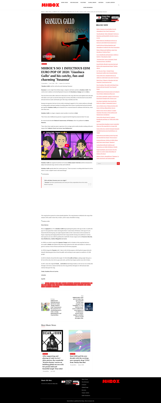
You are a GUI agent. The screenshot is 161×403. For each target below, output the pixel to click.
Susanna (88, 285)
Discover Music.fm (52, 383)
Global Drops (92, 2)
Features (83, 2)
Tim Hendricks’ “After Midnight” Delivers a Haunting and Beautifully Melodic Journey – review (108, 36)
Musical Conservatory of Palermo (70, 285)
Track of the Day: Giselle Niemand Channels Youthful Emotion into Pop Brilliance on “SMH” (108, 131)
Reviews (101, 2)
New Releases (74, 2)
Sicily (85, 285)
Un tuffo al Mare (55, 286)
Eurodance (64, 283)
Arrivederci (52, 283)
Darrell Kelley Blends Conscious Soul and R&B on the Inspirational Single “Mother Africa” (107, 66)
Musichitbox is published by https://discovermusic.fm (80, 401)
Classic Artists (110, 2)
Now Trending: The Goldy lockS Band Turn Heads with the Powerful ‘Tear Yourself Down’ (107, 87)
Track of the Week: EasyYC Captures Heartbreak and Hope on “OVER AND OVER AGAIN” (107, 119)
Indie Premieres (88, 7)
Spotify (43, 279)
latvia (45, 285)
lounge (53, 285)
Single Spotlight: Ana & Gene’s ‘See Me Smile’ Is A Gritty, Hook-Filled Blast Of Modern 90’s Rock (107, 151)
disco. (56, 283)
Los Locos (49, 285)
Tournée (43, 286)
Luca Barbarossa (59, 285)
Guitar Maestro (77, 283)
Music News (64, 2)
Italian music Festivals (85, 283)
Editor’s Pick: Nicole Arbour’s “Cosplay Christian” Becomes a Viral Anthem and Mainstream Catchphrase (107, 112)
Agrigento (47, 283)
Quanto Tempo (80, 285)
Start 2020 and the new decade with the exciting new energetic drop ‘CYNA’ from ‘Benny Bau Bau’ (79, 359)
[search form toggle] (119, 5)
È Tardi (59, 283)
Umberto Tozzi (49, 286)
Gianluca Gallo (70, 283)
